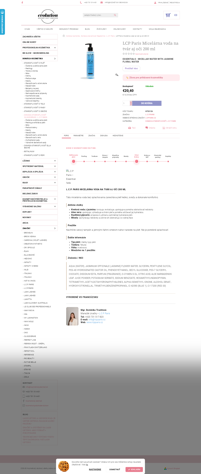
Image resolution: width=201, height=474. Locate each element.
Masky (28, 81)
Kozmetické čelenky (34, 98)
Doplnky (27, 212)
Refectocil (29, 351)
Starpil (27, 366)
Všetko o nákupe (45, 29)
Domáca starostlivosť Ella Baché (37, 147)
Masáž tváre (31, 86)
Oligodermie (30, 336)
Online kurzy (119, 29)
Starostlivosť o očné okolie (36, 83)
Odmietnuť (114, 469)
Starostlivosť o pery (34, 155)
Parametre (78, 136)
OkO (26, 333)
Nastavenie (95, 469)
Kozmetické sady (33, 96)
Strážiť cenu (171, 128)
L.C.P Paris (104, 313)
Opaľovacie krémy (33, 91)
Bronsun (28, 233)
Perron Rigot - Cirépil (34, 344)
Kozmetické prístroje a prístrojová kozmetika (35, 200)
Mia (25, 314)
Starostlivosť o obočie (35, 111)
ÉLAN (26, 251)
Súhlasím (135, 469)
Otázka (152, 128)
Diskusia (104, 136)
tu (87, 464)
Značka (91, 136)
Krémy (28, 76)
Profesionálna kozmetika (36, 47)
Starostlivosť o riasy (35, 108)
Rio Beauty (29, 358)
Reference (29, 355)
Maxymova (29, 310)
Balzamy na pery (32, 88)
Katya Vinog (30, 281)
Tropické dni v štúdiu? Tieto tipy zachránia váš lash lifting (38, 439)
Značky (26, 228)
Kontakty (137, 29)
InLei (26, 270)
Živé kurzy (102, 29)
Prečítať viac (131, 68)
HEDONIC (28, 259)
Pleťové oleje (31, 78)
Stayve (27, 369)
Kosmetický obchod (34, 401)
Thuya (27, 373)
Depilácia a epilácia (33, 172)
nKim (26, 325)
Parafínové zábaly (32, 188)
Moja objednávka (157, 29)
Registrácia (175, 3)
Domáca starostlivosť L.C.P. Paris (160, 121)
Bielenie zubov (30, 193)
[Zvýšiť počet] (131, 102)
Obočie (26, 177)
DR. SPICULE (29, 248)
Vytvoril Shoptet (173, 468)
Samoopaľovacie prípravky (36, 93)
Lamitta (28, 299)
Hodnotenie (118, 136)
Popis (66, 136)
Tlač (134, 128)
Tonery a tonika (32, 71)
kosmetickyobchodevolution (37, 406)
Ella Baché (29, 255)
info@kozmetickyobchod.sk (37, 387)
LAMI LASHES (30, 292)
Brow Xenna (30, 236)
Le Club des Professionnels (37, 307)
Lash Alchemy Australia (35, 303)
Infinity (27, 262)
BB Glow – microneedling (36, 53)
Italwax (28, 277)
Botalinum (29, 151)
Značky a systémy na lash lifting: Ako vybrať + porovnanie (37, 430)
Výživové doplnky (32, 101)
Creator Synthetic (33, 244)
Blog (87, 29)
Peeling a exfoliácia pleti (35, 123)
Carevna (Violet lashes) (35, 240)
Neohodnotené (141, 54)
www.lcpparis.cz (95, 322)
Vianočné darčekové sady (36, 143)
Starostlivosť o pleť (34, 63)
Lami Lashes (30, 295)
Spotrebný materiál (33, 166)
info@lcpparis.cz (97, 319)
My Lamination (31, 318)
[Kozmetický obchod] (48, 16)
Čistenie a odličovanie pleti (36, 66)
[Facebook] (22, 2)
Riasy (25, 183)
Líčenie (26, 161)
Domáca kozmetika (33, 58)
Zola (26, 377)
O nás (27, 29)
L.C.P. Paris (29, 284)
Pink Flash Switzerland (35, 347)
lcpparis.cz (150, 118)
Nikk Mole (29, 321)
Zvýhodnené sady (33, 140)
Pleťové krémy (31, 127)
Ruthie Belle (30, 362)
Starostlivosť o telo (34, 104)
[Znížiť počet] (131, 104)
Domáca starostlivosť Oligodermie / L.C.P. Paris (35, 116)
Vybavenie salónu (32, 206)
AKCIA (25, 223)
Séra (27, 73)
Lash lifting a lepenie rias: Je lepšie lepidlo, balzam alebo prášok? (39, 421)
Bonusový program (68, 29)
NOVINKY (27, 217)
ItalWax (28, 273)
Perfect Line (30, 340)
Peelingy (29, 68)
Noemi (27, 329)
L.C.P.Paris (29, 288)
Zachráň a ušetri (31, 37)
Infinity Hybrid (31, 266)
